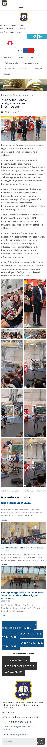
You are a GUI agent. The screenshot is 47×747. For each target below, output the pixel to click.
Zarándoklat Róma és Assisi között (23, 547)
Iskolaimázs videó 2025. (16, 502)
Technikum (9, 68)
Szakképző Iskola (30, 63)
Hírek (20, 57)
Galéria (31, 57)
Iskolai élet (28, 95)
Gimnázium (24, 68)
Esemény (6, 95)
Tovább (4, 520)
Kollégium (38, 68)
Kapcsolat (7, 729)
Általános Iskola (11, 63)
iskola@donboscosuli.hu (23, 726)
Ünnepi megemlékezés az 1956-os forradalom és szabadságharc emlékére (22, 595)
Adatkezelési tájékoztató (15, 734)
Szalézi (7, 74)
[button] (19, 626)
